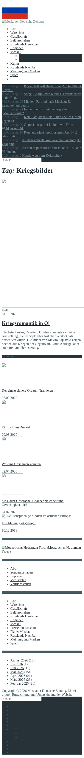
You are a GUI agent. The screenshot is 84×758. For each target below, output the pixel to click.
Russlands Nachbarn (24, 67)
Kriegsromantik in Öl (26, 323)
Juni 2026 (17, 668)
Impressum (17, 576)
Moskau (15, 52)
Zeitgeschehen (20, 40)
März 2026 (17, 679)
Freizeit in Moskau (31, 56)
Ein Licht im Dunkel (16, 427)
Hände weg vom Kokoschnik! (42, 155)
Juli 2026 (16, 664)
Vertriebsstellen (20, 584)
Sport (14, 75)
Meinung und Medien (25, 71)
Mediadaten (18, 580)
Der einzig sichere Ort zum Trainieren (27, 390)
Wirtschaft (17, 32)
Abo (13, 29)
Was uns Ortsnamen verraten (21, 464)
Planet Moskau (29, 59)
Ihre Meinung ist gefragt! (19, 523)
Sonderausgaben (21, 572)
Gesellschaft (18, 36)
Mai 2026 (16, 672)
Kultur (14, 63)
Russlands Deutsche (24, 44)
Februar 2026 (19, 683)
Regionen (16, 48)
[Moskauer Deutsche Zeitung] (23, 21)
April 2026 (17, 676)
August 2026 (19, 660)
